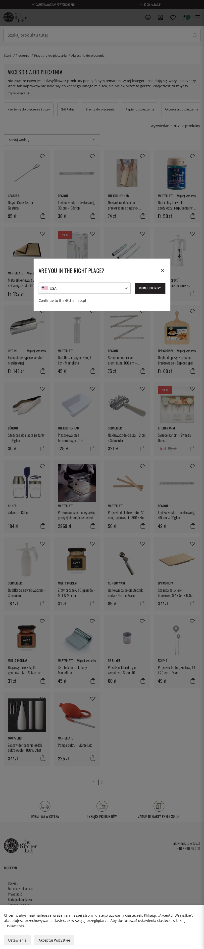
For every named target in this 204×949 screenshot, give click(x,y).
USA (53, 288)
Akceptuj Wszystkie (54, 940)
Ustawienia (17, 940)
